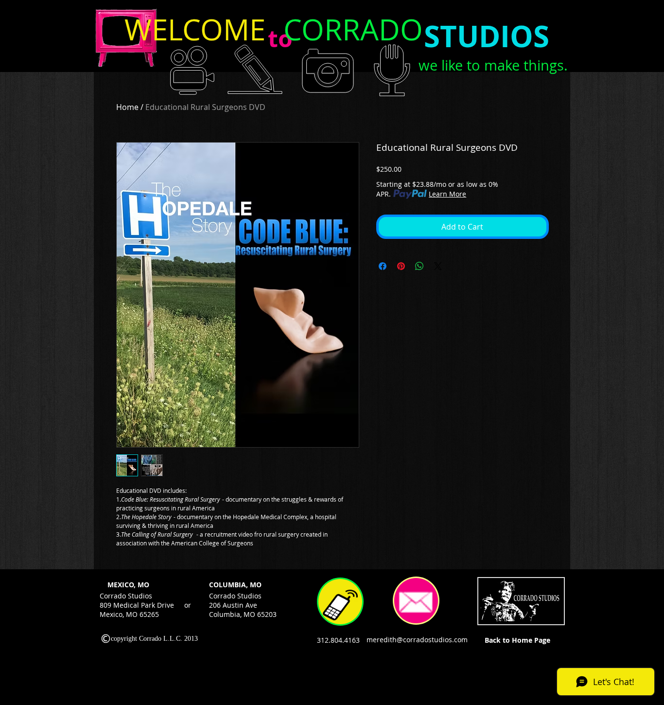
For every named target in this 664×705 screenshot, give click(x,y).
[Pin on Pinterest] (401, 266)
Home (127, 107)
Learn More (447, 194)
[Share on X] (438, 266)
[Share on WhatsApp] (419, 266)
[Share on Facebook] (382, 266)
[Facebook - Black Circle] (579, 586)
